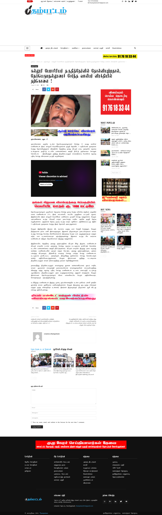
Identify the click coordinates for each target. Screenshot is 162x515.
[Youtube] (135, 1)
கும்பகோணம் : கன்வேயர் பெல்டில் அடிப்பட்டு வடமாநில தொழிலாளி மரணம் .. (121, 152)
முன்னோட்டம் (88, 480)
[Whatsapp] (122, 1)
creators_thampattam (52, 334)
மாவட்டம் (39, 62)
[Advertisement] (81, 31)
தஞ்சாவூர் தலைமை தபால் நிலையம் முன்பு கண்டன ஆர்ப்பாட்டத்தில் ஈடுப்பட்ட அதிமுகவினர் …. (41, 370)
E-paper (80, 1)
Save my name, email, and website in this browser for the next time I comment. (58, 422)
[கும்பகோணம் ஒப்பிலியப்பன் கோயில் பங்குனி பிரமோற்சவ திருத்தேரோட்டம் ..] (108, 240)
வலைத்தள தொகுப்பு (120, 471)
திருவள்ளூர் (103, 222)
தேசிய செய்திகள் (31, 462)
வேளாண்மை (117, 48)
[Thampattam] (46, 10)
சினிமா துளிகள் (120, 244)
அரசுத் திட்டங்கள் (51, 48)
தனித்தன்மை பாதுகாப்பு (121, 474)
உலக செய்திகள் (31, 465)
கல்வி (108, 48)
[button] (135, 48)
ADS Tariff (116, 468)
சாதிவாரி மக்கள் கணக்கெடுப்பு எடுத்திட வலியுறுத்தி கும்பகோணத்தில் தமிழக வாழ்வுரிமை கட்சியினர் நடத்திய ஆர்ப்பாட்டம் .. (45, 321)
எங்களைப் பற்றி (118, 465)
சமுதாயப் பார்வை (79, 366)
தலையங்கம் (86, 48)
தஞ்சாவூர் (47, 62)
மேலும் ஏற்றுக (115, 172)
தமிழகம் (28, 471)
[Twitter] (132, 1)
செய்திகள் (64, 48)
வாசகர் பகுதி (98, 48)
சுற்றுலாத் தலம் (59, 465)
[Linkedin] (129, 1)
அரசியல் (33, 366)
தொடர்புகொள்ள (118, 477)
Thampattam (44, 513)
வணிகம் (75, 48)
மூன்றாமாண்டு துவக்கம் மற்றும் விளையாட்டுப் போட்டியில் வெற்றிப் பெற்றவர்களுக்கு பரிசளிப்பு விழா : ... (108, 228)
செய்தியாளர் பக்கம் (61, 468)
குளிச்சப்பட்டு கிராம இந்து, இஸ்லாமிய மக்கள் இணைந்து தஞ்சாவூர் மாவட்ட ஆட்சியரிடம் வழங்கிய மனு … (62, 370)
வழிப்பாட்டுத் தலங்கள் (105, 244)
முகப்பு (33, 62)
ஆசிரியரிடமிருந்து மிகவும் (62, 349)
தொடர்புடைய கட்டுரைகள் (41, 349)
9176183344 (93, 1)
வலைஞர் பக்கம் (89, 477)
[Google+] (125, 1)
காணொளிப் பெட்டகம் (62, 462)
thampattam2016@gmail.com (99, 3)
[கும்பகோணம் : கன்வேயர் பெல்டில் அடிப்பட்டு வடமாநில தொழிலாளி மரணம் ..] (105, 153)
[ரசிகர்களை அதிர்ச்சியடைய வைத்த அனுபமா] (124, 240)
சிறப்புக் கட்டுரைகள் (90, 471)
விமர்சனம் (87, 483)
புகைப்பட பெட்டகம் (61, 474)
